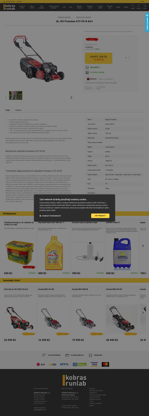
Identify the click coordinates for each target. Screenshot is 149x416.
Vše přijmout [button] (100, 216)
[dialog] (74, 208)
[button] (50, 216)
